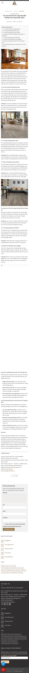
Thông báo (24, 570)
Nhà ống (13, 570)
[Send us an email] (5, 604)
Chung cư (10, 634)
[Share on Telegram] (17, 476)
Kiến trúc (3, 570)
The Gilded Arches (9, 544)
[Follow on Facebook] (2, 604)
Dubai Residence (9, 556)
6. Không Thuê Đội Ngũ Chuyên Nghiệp (12, 39)
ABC (21, 21)
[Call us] (7, 604)
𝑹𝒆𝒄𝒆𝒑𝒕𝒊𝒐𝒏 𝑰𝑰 (7, 540)
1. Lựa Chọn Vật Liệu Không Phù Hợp (11, 29)
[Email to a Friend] (14, 476)
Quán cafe (18, 570)
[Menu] (2, 2)
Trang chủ (8, 11)
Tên (4, 504)
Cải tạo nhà (18, 634)
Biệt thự (3, 634)
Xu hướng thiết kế (14, 13)
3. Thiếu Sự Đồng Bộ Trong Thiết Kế (11, 32)
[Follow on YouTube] (10, 604)
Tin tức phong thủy (5, 572)
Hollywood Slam (9, 548)
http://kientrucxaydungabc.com (13, 467)
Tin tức (15, 11)
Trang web (5, 517)
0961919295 (10, 469)
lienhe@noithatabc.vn (9, 470)
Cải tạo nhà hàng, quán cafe (6, 568)
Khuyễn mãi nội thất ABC (19, 568)
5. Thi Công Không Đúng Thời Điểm (11, 37)
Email (4, 511)
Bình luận (5, 492)
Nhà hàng (8, 570)
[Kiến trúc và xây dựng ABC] (14, 3)
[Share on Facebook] (12, 476)
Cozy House (8, 552)
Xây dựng (21, 572)
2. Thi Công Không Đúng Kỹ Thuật (11, 30)
